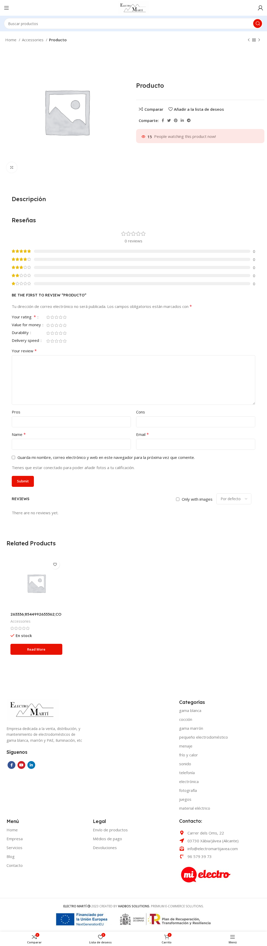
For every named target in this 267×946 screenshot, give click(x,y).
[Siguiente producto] (259, 40)
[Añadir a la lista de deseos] (55, 564)
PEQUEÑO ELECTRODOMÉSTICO (203, 737)
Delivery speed (26, 340)
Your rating (24, 317)
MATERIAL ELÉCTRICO (194, 808)
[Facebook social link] (163, 120)
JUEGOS (185, 799)
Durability (21, 333)
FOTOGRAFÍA (188, 790)
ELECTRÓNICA (189, 781)
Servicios (14, 847)
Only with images (197, 499)
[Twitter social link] (169, 120)
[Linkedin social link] (182, 120)
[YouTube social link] (21, 765)
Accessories (33, 39)
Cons (140, 411)
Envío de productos (110, 829)
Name (19, 434)
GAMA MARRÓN (191, 728)
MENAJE (185, 746)
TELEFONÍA (187, 772)
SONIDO (185, 763)
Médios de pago (107, 838)
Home (11, 39)
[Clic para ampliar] (12, 167)
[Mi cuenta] (260, 8)
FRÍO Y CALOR (188, 754)
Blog (11, 856)
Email (142, 434)
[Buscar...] (257, 23)
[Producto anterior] (248, 40)
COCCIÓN (185, 719)
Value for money (27, 325)
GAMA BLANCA (190, 710)
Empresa (15, 838)
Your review (24, 351)
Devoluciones (105, 847)
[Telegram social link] (188, 120)
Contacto (15, 865)
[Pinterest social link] (175, 120)
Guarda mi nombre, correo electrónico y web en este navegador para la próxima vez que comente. (106, 457)
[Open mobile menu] (6, 8)
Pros (16, 411)
